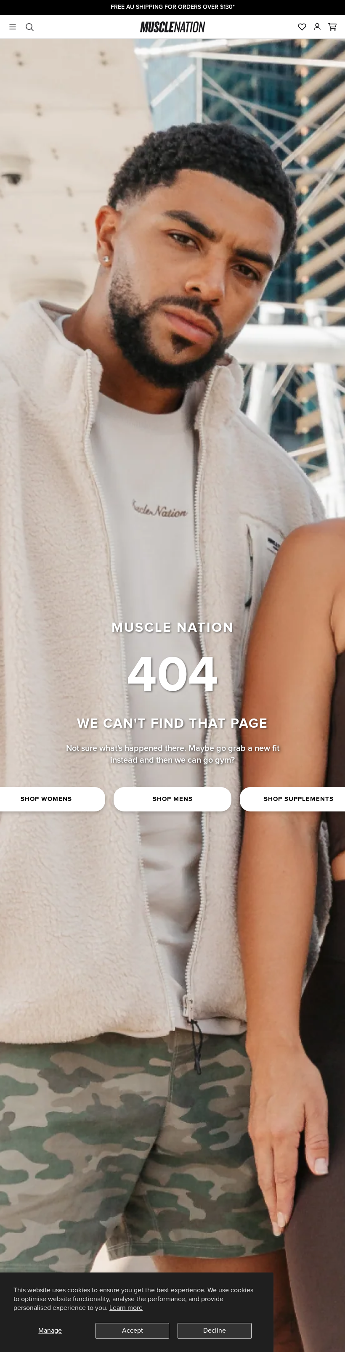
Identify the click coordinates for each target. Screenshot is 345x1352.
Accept (132, 1330)
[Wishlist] (302, 26)
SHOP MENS (173, 799)
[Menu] (12, 26)
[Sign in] (317, 26)
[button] (332, 26)
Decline (214, 1330)
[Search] (29, 26)
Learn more (126, 1307)
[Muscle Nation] (172, 26)
